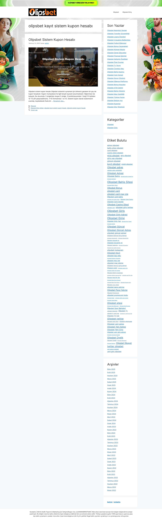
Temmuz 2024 (112, 404)
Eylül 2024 (111, 398)
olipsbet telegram (112, 311)
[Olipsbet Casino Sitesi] (42, 12)
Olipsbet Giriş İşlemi (126, 221)
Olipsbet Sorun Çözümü (116, 78)
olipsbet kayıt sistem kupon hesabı (55, 108)
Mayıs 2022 (111, 487)
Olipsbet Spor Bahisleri (116, 308)
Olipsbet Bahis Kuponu (115, 72)
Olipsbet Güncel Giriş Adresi (117, 236)
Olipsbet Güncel (116, 226)
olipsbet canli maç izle (117, 194)
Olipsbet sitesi (114, 303)
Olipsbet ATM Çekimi (115, 88)
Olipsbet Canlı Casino (126, 199)
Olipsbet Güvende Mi (112, 238)
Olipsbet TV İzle (113, 316)
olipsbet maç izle (113, 261)
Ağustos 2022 (112, 478)
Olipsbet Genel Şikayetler (116, 53)
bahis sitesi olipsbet (115, 148)
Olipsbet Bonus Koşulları (116, 85)
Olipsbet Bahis (113, 176)
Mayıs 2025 (111, 379)
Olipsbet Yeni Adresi (116, 327)
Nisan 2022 (111, 490)
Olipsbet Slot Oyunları (125, 306)
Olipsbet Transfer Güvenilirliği (118, 34)
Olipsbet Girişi (116, 218)
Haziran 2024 (112, 407)
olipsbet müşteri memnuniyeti (114, 275)
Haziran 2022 (112, 484)
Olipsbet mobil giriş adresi (113, 270)
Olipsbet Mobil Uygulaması (115, 273)
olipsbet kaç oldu (114, 256)
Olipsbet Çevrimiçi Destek (113, 335)
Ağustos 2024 (112, 401)
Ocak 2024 (111, 423)
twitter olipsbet (115, 346)
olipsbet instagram (115, 250)
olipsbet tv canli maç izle (126, 313)
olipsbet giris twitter (124, 207)
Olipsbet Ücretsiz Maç (115, 69)
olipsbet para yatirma (115, 287)
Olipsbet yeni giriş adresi (116, 332)
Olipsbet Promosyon (113, 293)
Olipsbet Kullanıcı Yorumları (113, 258)
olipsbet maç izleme (115, 263)
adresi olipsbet (113, 145)
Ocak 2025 (111, 385)
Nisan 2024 (111, 414)
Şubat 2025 (111, 382)
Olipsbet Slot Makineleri (113, 306)
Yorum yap (34, 110)
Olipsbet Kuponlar (114, 104)
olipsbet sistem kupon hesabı (76, 108)
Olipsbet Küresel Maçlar (116, 50)
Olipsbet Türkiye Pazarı (116, 97)
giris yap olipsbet (114, 158)
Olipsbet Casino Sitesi (118, 204)
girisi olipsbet (113, 155)
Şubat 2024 (111, 420)
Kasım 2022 (111, 468)
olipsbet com (111, 207)
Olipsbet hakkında (112, 245)
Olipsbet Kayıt (113, 253)
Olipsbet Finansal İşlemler (117, 56)
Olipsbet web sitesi (112, 321)
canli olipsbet (112, 150)
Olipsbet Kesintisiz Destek (117, 30)
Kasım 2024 (111, 391)
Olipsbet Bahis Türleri (112, 185)
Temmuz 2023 (112, 442)
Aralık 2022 (111, 465)
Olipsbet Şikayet (124, 343)
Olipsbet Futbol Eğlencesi (116, 43)
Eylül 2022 (111, 474)
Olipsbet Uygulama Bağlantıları (118, 40)
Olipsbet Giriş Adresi (37, 108)
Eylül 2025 (111, 372)
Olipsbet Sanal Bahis (112, 300)
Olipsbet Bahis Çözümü (116, 91)
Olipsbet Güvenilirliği (123, 238)
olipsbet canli (113, 191)
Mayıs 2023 (111, 449)
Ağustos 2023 (112, 439)
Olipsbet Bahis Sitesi (120, 182)
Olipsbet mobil (112, 268)
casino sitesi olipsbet (115, 153)
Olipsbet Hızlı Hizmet (115, 75)
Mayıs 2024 (111, 411)
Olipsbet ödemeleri (121, 340)
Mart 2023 (111, 455)
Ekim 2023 (111, 433)
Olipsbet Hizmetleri (123, 245)
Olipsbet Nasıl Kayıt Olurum (113, 280)
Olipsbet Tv (123, 311)
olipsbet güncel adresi (116, 233)
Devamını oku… (59, 101)
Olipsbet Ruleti (110, 298)
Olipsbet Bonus (114, 188)
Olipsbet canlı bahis (115, 197)
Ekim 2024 (111, 395)
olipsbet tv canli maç (113, 313)
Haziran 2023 (112, 446)
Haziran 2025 (112, 376)
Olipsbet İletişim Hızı (115, 100)
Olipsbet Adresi (115, 173)
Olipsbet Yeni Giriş (115, 330)
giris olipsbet (126, 156)
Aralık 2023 (111, 427)
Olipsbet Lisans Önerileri (116, 37)
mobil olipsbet (127, 164)
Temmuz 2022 (112, 481)
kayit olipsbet (113, 164)
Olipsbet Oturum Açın (126, 282)
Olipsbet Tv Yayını (114, 65)
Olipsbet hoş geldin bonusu (113, 247)
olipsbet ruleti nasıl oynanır (121, 298)
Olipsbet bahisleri (111, 179)
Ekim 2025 (111, 369)
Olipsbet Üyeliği (111, 340)
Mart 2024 (111, 417)
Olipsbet (116, 12)
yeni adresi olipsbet (113, 349)
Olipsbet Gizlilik (111, 224)
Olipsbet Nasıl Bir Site (113, 277)
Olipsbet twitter (115, 318)
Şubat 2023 (111, 458)
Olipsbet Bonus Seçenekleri (117, 46)
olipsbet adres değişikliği (114, 170)
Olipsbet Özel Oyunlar (115, 62)
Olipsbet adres (115, 167)
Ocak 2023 (111, 462)
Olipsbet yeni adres (115, 324)
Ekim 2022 (111, 471)
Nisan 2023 (111, 452)
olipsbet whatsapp (125, 321)
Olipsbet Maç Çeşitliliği (115, 94)
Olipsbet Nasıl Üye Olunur (113, 282)
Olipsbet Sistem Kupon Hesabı (51, 40)
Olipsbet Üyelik (115, 337)
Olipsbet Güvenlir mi (114, 243)
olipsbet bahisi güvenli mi (127, 176)
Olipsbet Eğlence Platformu (117, 81)
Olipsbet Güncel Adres (119, 230)
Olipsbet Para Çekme (117, 290)
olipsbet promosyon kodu (117, 295)
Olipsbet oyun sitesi (113, 285)
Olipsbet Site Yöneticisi (115, 107)
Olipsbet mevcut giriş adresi (117, 266)
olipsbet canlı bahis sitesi (113, 199)
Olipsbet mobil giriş (123, 268)
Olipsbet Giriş (127, 12)
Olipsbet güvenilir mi (113, 240)
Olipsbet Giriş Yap (114, 221)
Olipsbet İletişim (111, 343)
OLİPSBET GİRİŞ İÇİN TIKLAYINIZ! (81, 3)
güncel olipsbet (113, 161)
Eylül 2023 (111, 436)
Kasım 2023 (111, 430)
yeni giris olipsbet (114, 351)
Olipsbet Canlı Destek (115, 202)
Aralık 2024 (111, 388)
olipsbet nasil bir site (127, 275)
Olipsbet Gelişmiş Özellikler (117, 59)
